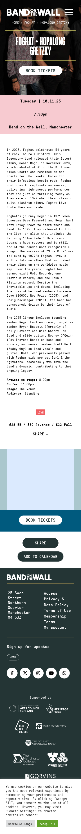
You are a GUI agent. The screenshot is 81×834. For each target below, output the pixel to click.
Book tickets (40, 520)
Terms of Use (57, 610)
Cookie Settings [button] (20, 824)
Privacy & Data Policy (56, 601)
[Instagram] (38, 673)
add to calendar (40, 556)
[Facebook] (12, 673)
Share (38, 434)
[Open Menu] (68, 12)
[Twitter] (25, 673)
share (40, 543)
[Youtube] (51, 673)
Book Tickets (40, 70)
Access (50, 593)
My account (55, 627)
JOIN (13, 657)
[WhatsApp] (64, 673)
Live (40, 412)
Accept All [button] (47, 824)
